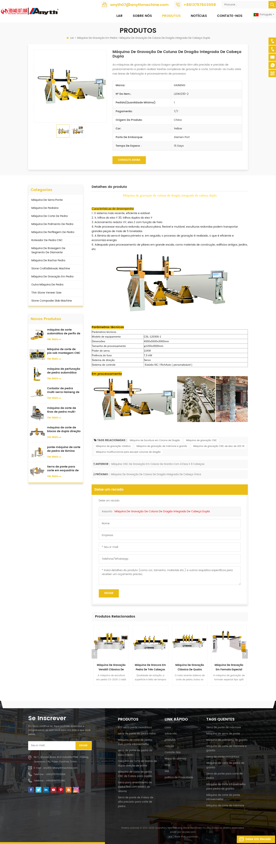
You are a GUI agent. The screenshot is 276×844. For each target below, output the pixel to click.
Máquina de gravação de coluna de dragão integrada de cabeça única (156, 475)
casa (168, 728)
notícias (199, 16)
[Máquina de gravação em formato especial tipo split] (229, 642)
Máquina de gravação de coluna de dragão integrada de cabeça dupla (162, 511)
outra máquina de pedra (47, 284)
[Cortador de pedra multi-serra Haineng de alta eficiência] (37, 393)
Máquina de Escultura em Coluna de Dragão (155, 440)
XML (167, 771)
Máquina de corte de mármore (225, 806)
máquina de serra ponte (47, 200)
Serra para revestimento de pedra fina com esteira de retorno (135, 787)
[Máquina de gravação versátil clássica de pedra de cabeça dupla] (111, 642)
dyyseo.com (189, 832)
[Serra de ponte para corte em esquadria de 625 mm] (37, 472)
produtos (170, 740)
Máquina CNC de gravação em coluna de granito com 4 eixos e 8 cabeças (157, 464)
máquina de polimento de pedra (52, 224)
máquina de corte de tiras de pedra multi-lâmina (61, 410)
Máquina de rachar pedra (48, 260)
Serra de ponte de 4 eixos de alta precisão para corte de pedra (135, 802)
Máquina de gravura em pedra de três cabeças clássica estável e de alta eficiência (150, 667)
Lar (119, 16)
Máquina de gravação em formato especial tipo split (229, 667)
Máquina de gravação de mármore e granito (161, 446)
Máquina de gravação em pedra (97, 38)
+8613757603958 (200, 5)
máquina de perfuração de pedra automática (63, 371)
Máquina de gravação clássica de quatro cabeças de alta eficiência (189, 667)
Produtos (171, 16)
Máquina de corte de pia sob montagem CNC (63, 351)
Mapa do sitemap (176, 759)
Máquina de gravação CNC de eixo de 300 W (218, 446)
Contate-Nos (229, 16)
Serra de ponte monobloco (222, 757)
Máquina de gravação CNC (201, 440)
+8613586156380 (55, 781)
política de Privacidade (179, 778)
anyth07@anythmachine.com (139, 5)
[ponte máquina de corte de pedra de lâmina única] (37, 452)
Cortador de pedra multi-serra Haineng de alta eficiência (63, 390)
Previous (94, 654)
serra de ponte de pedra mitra (137, 734)
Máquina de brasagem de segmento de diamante (48, 250)
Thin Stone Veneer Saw (46, 293)
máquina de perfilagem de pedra (52, 232)
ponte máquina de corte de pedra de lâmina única (63, 449)
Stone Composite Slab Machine (51, 301)
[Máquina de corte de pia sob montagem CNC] (37, 354)
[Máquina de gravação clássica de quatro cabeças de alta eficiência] (189, 642)
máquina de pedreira (44, 208)
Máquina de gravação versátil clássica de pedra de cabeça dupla (111, 667)
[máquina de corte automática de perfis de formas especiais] (37, 334)
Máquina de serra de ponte (223, 734)
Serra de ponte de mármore (223, 728)
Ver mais (52, 339)
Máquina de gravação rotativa (113, 446)
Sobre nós (142, 16)
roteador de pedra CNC (47, 240)
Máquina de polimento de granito (226, 740)
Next (245, 654)
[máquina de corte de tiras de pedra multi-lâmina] (37, 413)
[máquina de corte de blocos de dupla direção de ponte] (37, 432)
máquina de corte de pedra (49, 216)
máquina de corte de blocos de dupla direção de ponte (64, 429)
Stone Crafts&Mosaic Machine (50, 268)
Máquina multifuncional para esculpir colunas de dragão (128, 452)
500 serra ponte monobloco (135, 728)
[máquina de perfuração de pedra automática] (37, 374)
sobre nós (171, 734)
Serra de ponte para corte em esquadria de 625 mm (63, 468)
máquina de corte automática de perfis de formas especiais (63, 331)
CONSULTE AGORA (129, 160)
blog (167, 765)
